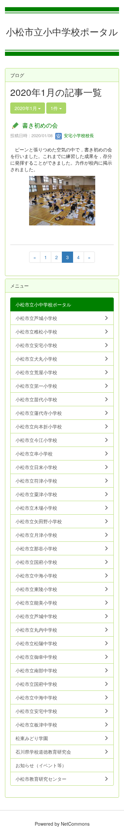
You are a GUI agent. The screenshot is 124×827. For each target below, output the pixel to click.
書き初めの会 (40, 125)
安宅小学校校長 (78, 135)
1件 (55, 108)
